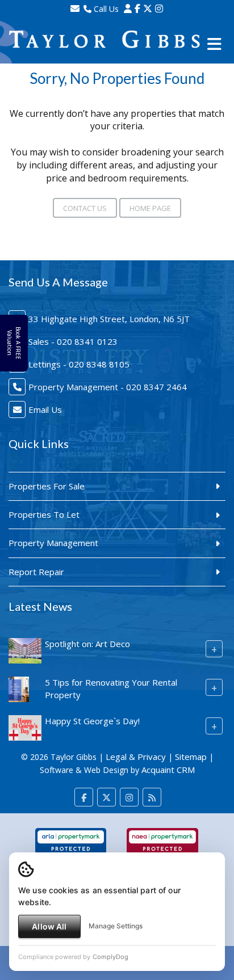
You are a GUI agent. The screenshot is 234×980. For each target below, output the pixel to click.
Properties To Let (44, 514)
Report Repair (36, 571)
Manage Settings (116, 926)
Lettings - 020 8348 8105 (78, 364)
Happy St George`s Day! (92, 720)
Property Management (53, 542)
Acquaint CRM (168, 769)
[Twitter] (147, 8)
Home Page (150, 208)
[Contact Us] (128, 8)
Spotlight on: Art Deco (87, 643)
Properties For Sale (47, 486)
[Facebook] (137, 8)
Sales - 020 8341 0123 (73, 341)
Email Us (45, 409)
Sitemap (191, 756)
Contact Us (85, 208)
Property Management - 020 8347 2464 (107, 386)
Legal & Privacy (136, 756)
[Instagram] (159, 8)
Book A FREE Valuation (14, 343)
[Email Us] (75, 8)
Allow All (49, 926)
